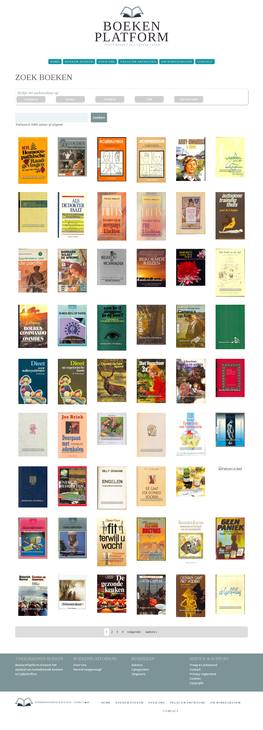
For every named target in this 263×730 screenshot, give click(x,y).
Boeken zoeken (79, 61)
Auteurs (137, 665)
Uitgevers (138, 674)
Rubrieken (143, 658)
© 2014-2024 (64, 702)
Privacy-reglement (203, 674)
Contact (205, 61)
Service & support (209, 658)
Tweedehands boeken (39, 658)
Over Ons (106, 61)
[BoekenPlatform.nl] (131, 28)
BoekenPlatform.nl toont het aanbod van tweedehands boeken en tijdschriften (39, 669)
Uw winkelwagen (176, 61)
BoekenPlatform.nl (95, 658)
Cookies (195, 678)
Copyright (196, 683)
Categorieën (140, 669)
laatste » (151, 632)
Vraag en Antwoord (138, 61)
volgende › (134, 632)
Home (55, 61)
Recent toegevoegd (87, 669)
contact (78, 702)
